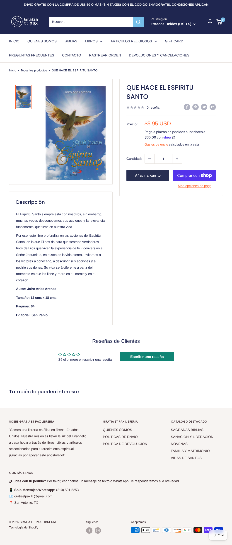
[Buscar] (138, 22)
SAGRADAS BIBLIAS (187, 430)
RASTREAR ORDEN (105, 55)
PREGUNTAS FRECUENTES (31, 55)
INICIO (14, 41)
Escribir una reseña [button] (147, 357)
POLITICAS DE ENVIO (120, 437)
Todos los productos (34, 70)
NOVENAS (179, 444)
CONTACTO (71, 55)
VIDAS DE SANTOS (186, 458)
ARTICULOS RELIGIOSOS (131, 41)
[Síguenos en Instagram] (98, 530)
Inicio (12, 70)
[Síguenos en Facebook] (89, 530)
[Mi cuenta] (210, 21)
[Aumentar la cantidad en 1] (177, 158)
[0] (219, 21)
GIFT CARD (174, 41)
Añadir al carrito (148, 175)
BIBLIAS (71, 41)
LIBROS (91, 41)
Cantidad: (134, 159)
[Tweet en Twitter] (204, 107)
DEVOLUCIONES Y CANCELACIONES (159, 55)
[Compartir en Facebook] (187, 107)
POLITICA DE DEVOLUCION (125, 444)
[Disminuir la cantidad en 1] (149, 158)
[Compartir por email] (213, 107)
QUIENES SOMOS (42, 41)
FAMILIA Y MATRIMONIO (190, 451)
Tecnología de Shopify (23, 527)
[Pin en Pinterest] (195, 107)
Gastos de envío (156, 144)
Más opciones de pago (194, 186)
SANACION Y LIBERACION (192, 437)
